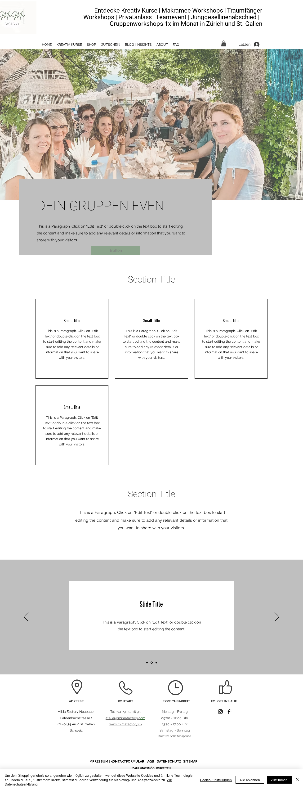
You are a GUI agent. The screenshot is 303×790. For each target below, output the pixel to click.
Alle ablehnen (250, 779)
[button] (223, 43)
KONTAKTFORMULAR (128, 761)
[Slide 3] (156, 662)
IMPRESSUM (98, 761)
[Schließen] (297, 779)
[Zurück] (26, 617)
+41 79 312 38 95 (128, 712)
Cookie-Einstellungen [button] (216, 779)
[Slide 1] (147, 662)
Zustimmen (279, 779)
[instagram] (220, 712)
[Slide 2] (152, 663)
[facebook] (229, 712)
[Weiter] (277, 617)
